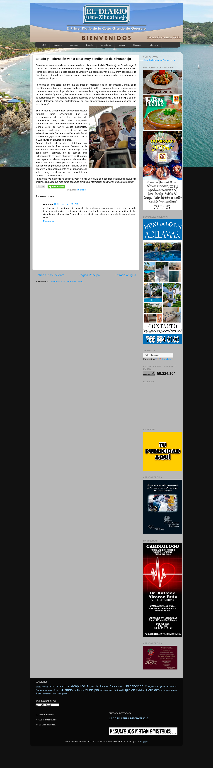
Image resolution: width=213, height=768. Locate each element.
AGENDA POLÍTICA (59, 686)
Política (164, 690)
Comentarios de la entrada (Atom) (66, 281)
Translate (166, 359)
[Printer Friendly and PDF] (40, 187)
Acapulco (78, 686)
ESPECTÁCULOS (54, 690)
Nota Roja (153, 45)
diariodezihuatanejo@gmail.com (159, 60)
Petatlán (140, 690)
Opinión (42, 687)
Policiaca (153, 690)
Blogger (144, 741)
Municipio (57, 45)
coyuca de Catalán (51, 694)
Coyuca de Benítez (167, 686)
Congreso (74, 45)
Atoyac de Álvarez (97, 686)
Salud (39, 693)
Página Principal (89, 275)
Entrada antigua (125, 275)
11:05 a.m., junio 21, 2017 (67, 204)
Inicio (43, 45)
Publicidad (172, 690)
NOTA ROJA (106, 690)
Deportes (41, 690)
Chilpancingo (133, 686)
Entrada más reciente (50, 275)
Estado (89, 45)
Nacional (137, 45)
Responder (48, 221)
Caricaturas (105, 45)
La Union (79, 690)
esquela (63, 694)
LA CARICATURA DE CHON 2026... (129, 718)
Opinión (122, 45)
